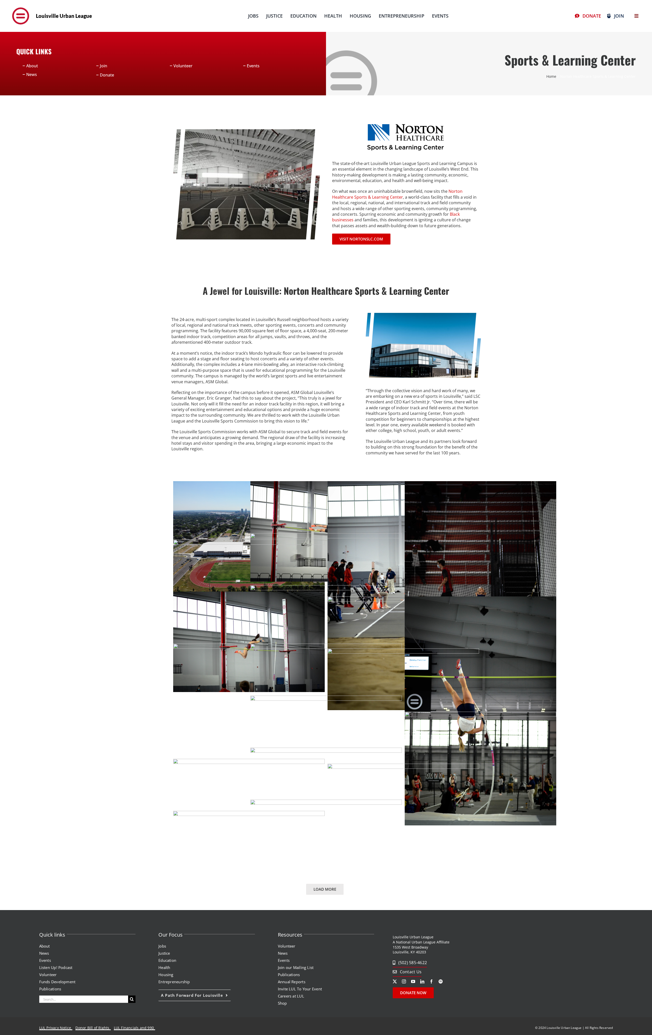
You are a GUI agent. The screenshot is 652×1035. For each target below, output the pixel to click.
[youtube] (413, 981)
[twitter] (395, 981)
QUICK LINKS (33, 51)
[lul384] (20, 6)
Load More (325, 889)
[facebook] (431, 981)
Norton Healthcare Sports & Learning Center (397, 194)
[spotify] (441, 981)
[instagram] (404, 981)
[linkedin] (422, 981)
